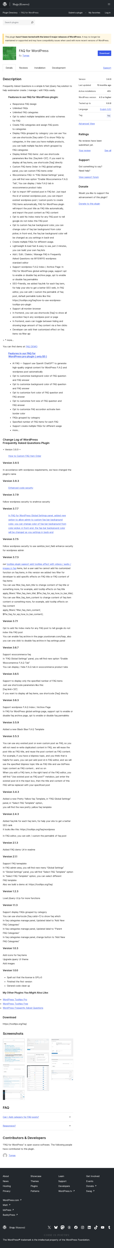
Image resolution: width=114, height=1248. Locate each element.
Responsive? (9, 1126)
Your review (85, 150)
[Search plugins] (32, 22)
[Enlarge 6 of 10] (45, 1056)
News (6, 1181)
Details (9, 67)
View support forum (89, 177)
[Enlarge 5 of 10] (45, 1042)
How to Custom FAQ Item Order (24, 456)
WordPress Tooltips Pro (15, 999)
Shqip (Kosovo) (17, 1227)
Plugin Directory (10, 12)
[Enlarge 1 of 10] (21, 1042)
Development (59, 67)
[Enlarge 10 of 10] (69, 1073)
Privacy (6, 1191)
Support (107, 67)
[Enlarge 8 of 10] (69, 1042)
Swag (90, 1191)
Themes (35, 1181)
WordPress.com (12, 1200)
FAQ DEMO (31, 346)
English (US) (105, 109)
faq (108, 116)
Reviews (23, 67)
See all (108, 150)
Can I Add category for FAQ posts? (21, 1117)
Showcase (36, 1176)
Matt (7, 1205)
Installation (39, 67)
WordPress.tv (66, 1191)
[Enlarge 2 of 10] (21, 1068)
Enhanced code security (20, 487)
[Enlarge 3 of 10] (21, 1079)
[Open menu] (109, 4)
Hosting (7, 1186)
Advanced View (87, 123)
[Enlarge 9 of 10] (69, 1062)
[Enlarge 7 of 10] (45, 1069)
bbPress (8, 1210)
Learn (61, 1176)
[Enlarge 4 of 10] (21, 1093)
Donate (91, 1186)
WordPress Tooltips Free (15, 1003)
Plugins (34, 1186)
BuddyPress (10, 1214)
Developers (64, 1186)
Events (89, 1181)
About (6, 1176)
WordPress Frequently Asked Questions (23, 1007)
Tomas (25, 55)
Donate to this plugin (89, 203)
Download (104, 53)
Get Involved (93, 1176)
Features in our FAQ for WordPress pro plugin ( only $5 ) (27, 355)
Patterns (35, 1191)
